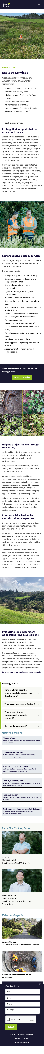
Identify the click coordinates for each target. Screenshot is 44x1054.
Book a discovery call (14, 123)
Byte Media (25, 1042)
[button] (39, 5)
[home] (6, 5)
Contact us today (22, 377)
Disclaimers (25, 1038)
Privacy (17, 1038)
